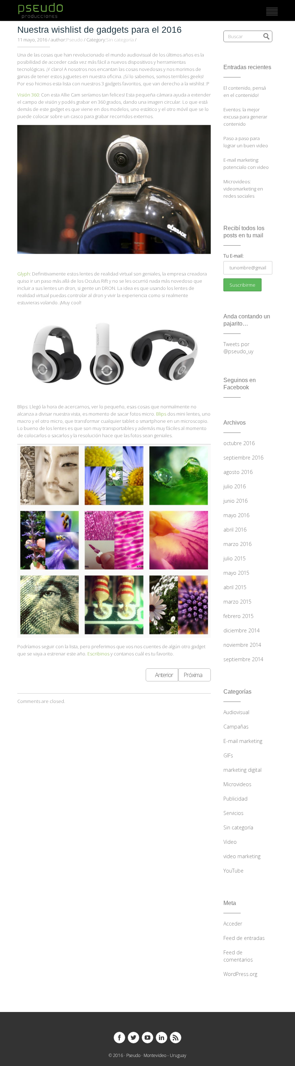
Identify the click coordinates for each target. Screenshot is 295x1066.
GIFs (228, 755)
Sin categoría (120, 39)
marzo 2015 (237, 601)
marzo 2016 (237, 544)
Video (230, 841)
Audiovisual (236, 712)
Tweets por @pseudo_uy (238, 348)
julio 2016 (234, 486)
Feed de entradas (244, 938)
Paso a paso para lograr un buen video (245, 142)
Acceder (232, 923)
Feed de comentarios (238, 956)
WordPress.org (240, 974)
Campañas (236, 726)
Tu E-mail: (233, 255)
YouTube (233, 870)
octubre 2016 (239, 443)
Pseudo (74, 39)
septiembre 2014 (243, 659)
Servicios (233, 813)
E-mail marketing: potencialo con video (246, 163)
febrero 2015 (238, 616)
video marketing (241, 856)
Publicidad (235, 798)
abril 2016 (234, 529)
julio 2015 (234, 558)
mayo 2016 (236, 515)
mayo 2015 (236, 572)
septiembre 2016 (243, 457)
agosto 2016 (238, 472)
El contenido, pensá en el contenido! (244, 91)
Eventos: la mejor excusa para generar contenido (245, 116)
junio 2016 (235, 500)
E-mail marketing (242, 741)
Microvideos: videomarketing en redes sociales (243, 188)
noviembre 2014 (242, 644)
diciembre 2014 (241, 630)
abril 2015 (234, 587)
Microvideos (237, 784)
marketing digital (242, 769)
